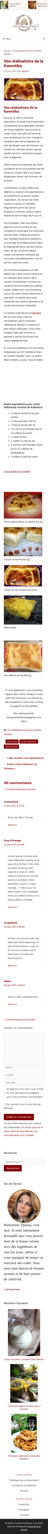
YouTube (24, 1514)
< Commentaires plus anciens (20, 789)
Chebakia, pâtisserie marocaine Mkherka (24, 1457)
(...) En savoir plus (12, 1289)
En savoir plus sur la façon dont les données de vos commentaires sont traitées (23, 1131)
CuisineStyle (11, 801)
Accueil (7, 51)
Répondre (12, 825)
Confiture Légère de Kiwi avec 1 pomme (24, 1407)
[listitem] (13, 5)
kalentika (36, 313)
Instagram (23, 1509)
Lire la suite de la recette (17, 471)
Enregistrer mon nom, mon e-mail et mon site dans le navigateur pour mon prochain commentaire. (25, 1093)
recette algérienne (28, 741)
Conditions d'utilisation (24, 1485)
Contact (24, 1490)
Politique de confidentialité (24, 1480)
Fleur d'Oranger (12, 840)
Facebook (24, 1504)
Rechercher (13, 1168)
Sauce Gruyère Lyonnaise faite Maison (24, 1359)
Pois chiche (12, 741)
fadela (7, 981)
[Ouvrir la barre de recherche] (44, 39)
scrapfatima (10, 922)
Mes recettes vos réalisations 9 (26, 758)
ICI (41, 521)
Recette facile (11, 746)
